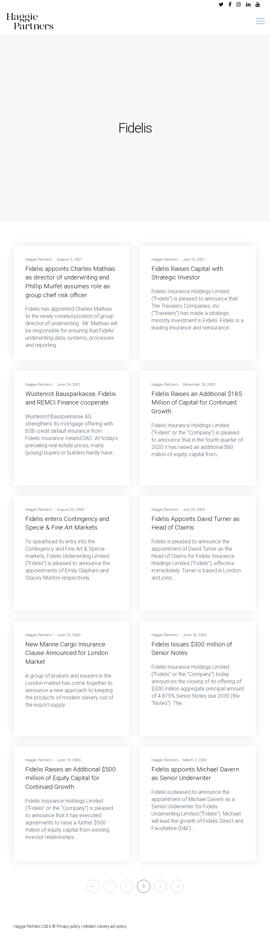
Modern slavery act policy (105, 926)
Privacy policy (68, 926)
